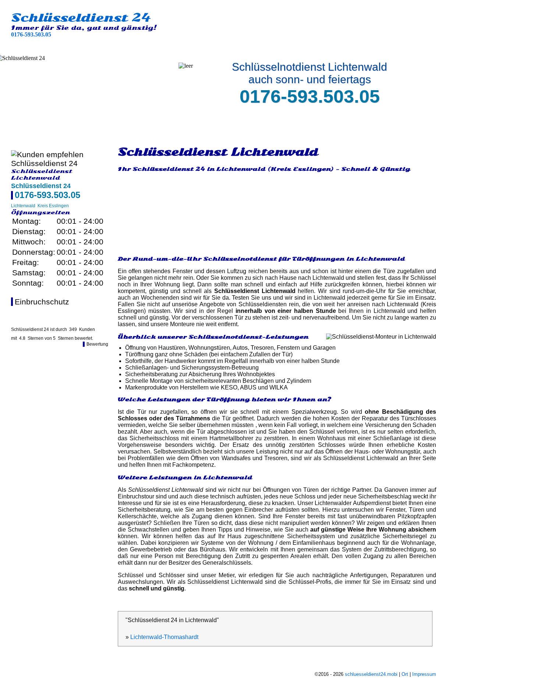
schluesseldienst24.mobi (371, 674)
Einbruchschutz (42, 301)
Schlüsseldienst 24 (81, 17)
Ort (405, 674)
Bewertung (97, 344)
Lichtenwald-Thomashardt (164, 637)
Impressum (424, 674)
